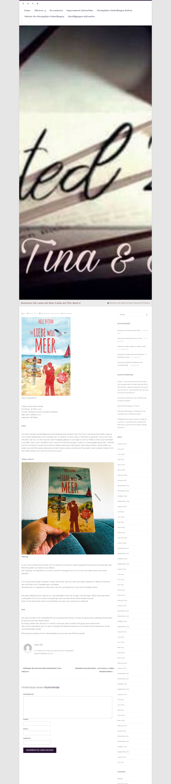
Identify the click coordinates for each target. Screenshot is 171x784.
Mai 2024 (120, 585)
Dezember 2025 (123, 485)
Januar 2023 (121, 668)
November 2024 (123, 553)
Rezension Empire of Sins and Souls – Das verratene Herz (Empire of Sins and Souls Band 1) (132, 390)
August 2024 (121, 569)
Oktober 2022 (122, 684)
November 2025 (123, 491)
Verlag (24, 459)
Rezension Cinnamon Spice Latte (128, 330)
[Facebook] (32, 4)
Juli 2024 (120, 574)
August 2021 (121, 757)
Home (27, 10)
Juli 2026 (120, 449)
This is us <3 (40, 10)
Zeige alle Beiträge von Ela (44, 653)
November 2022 (123, 679)
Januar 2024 (121, 606)
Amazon (31, 459)
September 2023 (123, 626)
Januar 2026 (121, 480)
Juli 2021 (120, 762)
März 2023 (121, 658)
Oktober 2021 (122, 746)
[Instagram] (23, 4)
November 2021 (123, 741)
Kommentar (28, 694)
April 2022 (121, 715)
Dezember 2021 (123, 736)
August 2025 (121, 506)
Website (27, 738)
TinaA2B (120, 398)
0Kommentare (67, 313)
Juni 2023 (120, 642)
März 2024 (121, 595)
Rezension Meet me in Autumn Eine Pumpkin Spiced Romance (132, 424)
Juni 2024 (120, 579)
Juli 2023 (120, 637)
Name (25, 719)
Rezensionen (56, 10)
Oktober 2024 (122, 559)
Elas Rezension (45, 313)
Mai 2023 (120, 647)
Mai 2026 (120, 459)
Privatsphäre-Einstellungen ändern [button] (114, 10)
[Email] (28, 4)
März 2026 (121, 470)
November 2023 (123, 616)
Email (25, 729)
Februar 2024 (122, 600)
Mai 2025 (120, 522)
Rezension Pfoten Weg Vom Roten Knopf (131, 346)
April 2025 (121, 527)
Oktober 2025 (122, 496)
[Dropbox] (37, 4)
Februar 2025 (122, 538)
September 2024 (123, 564)
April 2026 (121, 465)
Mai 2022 (120, 710)
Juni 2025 (120, 517)
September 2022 (123, 689)
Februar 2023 (122, 663)
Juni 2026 (120, 454)
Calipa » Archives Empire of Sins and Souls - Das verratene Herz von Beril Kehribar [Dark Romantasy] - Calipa (132, 384)
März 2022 (121, 720)
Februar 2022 (122, 726)
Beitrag (119, 778)
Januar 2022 (121, 731)
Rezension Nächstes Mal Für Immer (129, 338)
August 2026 (122, 444)
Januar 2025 (121, 543)
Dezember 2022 (123, 673)
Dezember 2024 (123, 548)
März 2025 (121, 532)
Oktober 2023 (122, 621)
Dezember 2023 (123, 611)
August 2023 (121, 632)
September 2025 (123, 501)
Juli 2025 (120, 512)
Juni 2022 (120, 705)
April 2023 (121, 653)
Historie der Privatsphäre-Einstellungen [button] (44, 16)
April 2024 (121, 590)
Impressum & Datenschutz (80, 10)
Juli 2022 (120, 699)
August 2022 (121, 694)
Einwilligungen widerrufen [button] (81, 16)
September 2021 (123, 752)
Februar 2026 (122, 475)
